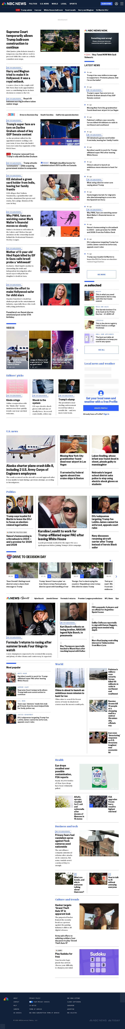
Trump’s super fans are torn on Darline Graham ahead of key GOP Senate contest (20, 129)
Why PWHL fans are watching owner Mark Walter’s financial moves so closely (19, 220)
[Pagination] (110, 560)
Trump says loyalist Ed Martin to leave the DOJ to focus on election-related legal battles (102, 259)
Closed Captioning (74, 1002)
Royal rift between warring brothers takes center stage (21, 101)
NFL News (109, 598)
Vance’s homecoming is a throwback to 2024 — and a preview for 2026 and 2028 (19, 540)
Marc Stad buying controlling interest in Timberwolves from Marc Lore (105, 643)
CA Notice (32, 1005)
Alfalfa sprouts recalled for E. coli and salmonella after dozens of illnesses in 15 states (79, 807)
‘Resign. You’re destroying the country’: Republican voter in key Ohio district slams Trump (86, 584)
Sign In (106, 414)
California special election (67, 114)
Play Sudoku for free (63, 955)
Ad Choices (17, 1013)
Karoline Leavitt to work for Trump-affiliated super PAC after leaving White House (102, 152)
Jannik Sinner (52, 598)
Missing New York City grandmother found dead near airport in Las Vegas (102, 108)
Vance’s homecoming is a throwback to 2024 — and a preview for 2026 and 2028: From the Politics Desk (102, 229)
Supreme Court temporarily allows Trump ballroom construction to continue (19, 39)
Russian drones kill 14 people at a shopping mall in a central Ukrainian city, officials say (113, 713)
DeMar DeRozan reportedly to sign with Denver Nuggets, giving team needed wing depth (104, 626)
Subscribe (70, 1005)
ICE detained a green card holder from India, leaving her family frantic (20, 184)
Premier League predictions (90, 598)
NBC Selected (72, 1013)
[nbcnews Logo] (6, 998)
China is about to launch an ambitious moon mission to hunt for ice (102, 167)
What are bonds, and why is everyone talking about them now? (79, 884)
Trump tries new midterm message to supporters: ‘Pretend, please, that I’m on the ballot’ (102, 77)
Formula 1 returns (68, 598)
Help (15, 1005)
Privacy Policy (34, 998)
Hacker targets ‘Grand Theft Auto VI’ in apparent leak (63, 909)
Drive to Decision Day (29, 114)
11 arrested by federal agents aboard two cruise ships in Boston (72, 475)
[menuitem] (33, 3)
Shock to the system (39, 401)
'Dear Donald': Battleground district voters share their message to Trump (18, 584)
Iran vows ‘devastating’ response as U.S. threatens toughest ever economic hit (114, 742)
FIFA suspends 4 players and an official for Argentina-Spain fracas (105, 609)
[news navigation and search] (122, 3)
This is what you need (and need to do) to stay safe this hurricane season (106, 297)
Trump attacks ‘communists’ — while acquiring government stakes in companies (21, 165)
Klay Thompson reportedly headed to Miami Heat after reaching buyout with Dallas (72, 648)
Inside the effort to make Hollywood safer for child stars (20, 291)
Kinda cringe (13, 400)
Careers (16, 1009)
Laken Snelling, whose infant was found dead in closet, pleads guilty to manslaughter (105, 460)
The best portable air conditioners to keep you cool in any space (106, 339)
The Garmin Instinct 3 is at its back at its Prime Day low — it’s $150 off (106, 311)
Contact (16, 1002)
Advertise (70, 1009)
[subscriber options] (116, 3)
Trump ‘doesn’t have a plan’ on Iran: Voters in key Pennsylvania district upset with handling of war (53, 584)
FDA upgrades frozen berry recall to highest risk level (112, 804)
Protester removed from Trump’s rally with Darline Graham (21, 155)
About (15, 998)
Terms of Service (35, 1009)
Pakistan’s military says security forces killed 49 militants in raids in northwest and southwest (102, 122)
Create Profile (101, 408)
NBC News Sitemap (73, 998)
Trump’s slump (66, 399)
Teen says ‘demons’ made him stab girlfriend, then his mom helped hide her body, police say (33, 705)
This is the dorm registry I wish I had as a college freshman (106, 325)
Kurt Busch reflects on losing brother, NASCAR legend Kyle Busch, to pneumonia (72, 631)
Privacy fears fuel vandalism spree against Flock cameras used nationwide (64, 840)
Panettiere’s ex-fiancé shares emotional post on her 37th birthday (19, 314)
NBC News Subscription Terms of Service (44, 1013)
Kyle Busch (39, 598)
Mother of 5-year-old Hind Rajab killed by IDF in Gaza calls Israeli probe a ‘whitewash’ (20, 257)
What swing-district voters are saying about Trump (100, 183)
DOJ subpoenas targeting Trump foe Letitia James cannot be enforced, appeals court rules (102, 244)
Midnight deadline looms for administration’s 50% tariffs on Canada (58, 164)
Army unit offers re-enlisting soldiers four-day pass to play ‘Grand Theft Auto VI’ (66, 939)
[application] (60, 41)
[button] (64, 3)
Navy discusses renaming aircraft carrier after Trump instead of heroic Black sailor (104, 541)
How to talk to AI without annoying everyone (113, 882)
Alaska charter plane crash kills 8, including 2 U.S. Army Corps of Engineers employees (30, 469)
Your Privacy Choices (41, 1002)
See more (102, 274)
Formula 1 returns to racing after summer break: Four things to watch (29, 646)
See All (101, 350)
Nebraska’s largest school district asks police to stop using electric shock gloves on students (105, 478)
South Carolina (47, 114)
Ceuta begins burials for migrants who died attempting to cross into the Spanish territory (101, 197)
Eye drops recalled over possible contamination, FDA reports (63, 771)
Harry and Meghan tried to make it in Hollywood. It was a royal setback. (18, 76)
